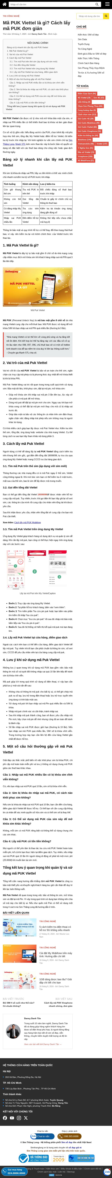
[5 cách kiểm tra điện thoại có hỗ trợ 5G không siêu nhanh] (19, 927)
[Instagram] (19, 1118)
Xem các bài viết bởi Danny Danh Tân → (43, 1044)
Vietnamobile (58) (86, 144)
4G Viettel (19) (84, 98)
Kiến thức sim (52, 1169)
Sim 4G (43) (98, 98)
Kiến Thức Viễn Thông (88, 58)
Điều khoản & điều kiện (71, 1169)
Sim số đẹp (66, 1142)
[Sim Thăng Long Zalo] (107, 1172)
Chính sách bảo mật (46, 1172)
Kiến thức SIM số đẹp (88, 34)
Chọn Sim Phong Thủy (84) (90, 106)
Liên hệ (61, 1172)
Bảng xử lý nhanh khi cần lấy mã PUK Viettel (27, 47)
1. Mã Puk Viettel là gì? (17, 51)
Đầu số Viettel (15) (86, 152)
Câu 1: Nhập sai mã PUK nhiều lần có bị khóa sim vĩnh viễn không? (36, 84)
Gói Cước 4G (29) (85, 119)
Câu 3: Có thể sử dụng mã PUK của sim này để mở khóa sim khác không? (37, 97)
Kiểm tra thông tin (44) (88, 135)
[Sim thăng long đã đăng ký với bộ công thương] (33, 1158)
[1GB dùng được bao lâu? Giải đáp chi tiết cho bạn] (19, 980)
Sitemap (71, 1172)
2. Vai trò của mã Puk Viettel (20, 54)
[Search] (97, 4)
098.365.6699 (71, 1136)
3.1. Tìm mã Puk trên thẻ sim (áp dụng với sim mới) (33, 61)
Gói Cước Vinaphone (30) (89, 131)
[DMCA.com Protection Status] (56, 1175)
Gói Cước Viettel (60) (87, 127)
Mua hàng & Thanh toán (33, 1169)
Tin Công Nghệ (11, 16)
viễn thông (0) (84, 102)
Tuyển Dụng (83, 44)
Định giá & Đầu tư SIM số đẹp (92, 53)
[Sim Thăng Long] (4, 4)
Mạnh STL (20, 144)
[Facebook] (5, 1118)
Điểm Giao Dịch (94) (87, 94)
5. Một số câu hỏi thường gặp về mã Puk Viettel (29, 79)
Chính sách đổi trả (92, 1169)
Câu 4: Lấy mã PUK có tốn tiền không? (28, 102)
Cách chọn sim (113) (87, 114)
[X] (26, 1118)
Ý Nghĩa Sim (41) (85, 148)
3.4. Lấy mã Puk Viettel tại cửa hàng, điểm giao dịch (34, 72)
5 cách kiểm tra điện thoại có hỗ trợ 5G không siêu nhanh (55, 928)
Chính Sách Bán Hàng (88, 63)
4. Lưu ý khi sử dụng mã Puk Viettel (23, 75)
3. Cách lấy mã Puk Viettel (19, 58)
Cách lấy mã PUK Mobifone (27, 522)
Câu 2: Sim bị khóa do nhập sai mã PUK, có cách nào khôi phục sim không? (39, 91)
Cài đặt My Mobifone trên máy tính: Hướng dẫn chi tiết (55, 955)
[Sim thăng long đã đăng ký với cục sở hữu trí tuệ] (81, 1158)
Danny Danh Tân (39, 34)
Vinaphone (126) (85, 156)
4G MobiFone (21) (86, 160)
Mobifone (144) (84, 140)
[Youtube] (12, 1118)
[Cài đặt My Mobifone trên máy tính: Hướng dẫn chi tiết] (19, 954)
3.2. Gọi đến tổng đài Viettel (22, 65)
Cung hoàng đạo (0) (87, 110)
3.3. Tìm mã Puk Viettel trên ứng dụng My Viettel (32, 68)
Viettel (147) (102, 144)
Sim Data (82, 39)
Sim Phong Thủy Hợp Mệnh (91, 68)
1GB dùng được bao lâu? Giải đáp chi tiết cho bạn (55, 981)
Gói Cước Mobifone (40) (88, 123)
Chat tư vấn (43, 1136)
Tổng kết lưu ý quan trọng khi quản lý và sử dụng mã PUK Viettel (35, 107)
